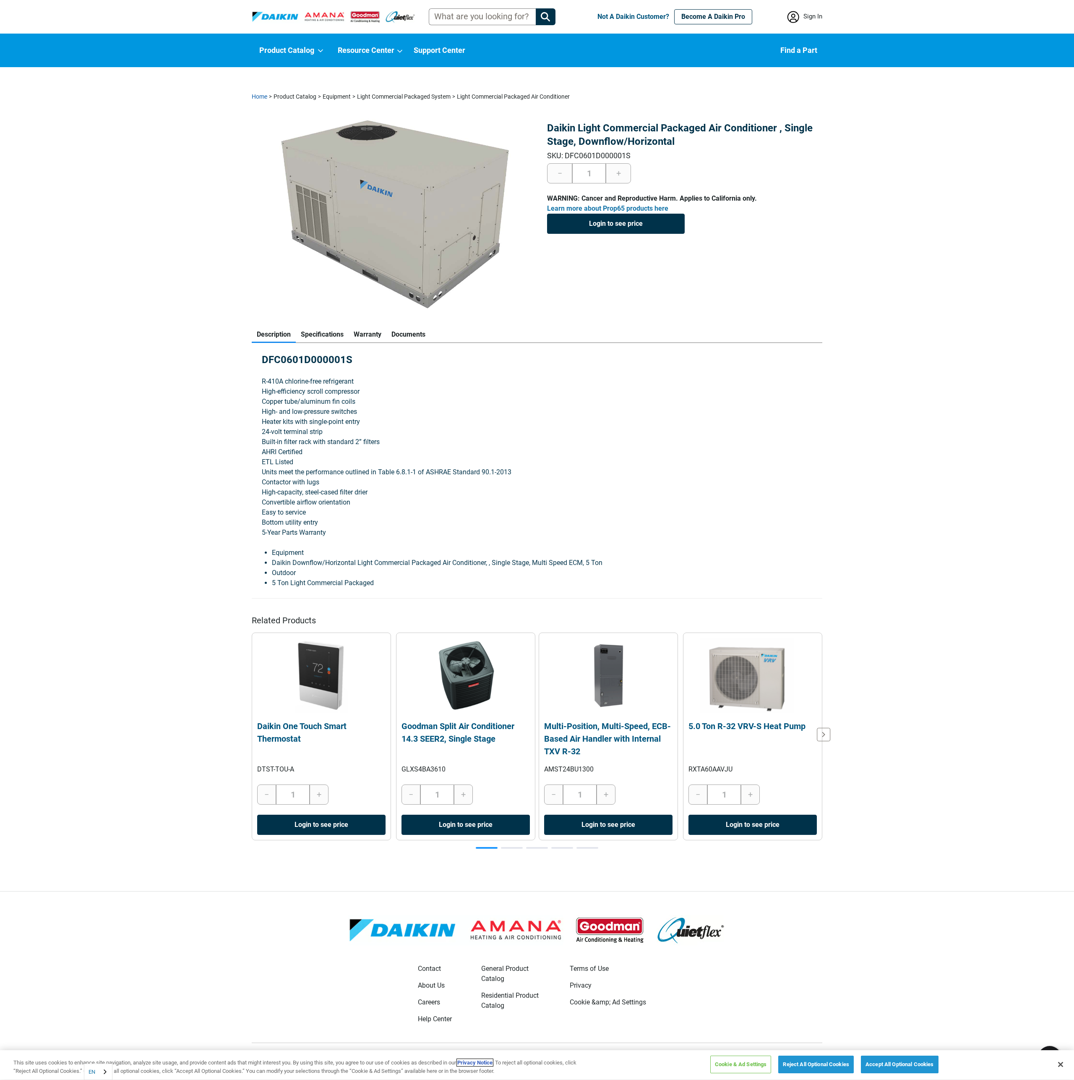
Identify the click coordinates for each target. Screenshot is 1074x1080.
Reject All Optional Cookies (816, 1064)
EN (92, 1072)
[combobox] (98, 1072)
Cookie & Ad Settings (741, 1064)
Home (259, 96)
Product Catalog (295, 96)
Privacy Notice (475, 1062)
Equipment (337, 96)
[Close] (1060, 1064)
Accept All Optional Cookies (899, 1064)
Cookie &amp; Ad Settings (608, 1002)
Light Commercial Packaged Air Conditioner (513, 96)
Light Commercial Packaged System (404, 96)
